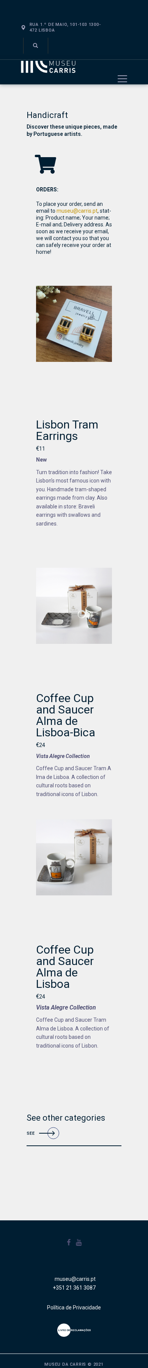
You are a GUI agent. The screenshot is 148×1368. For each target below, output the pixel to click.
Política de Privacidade (74, 1307)
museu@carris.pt (77, 211)
